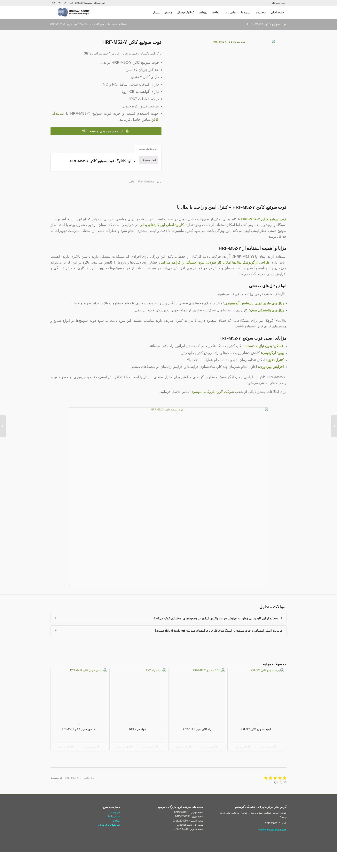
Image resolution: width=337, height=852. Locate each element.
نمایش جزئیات (90, 747)
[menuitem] (279, 3)
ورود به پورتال (278, 3)
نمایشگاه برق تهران (109, 824)
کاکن (131, 181)
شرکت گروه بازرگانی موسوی (212, 392)
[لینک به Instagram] (65, 3)
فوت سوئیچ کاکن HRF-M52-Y (266, 24)
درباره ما (115, 812)
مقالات (116, 820)
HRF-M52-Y (72, 777)
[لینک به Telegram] (59, 3)
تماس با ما (114, 816)
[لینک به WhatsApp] (53, 3)
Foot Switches (146, 181)
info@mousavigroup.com (272, 829)
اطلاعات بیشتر (64, 747)
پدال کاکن (89, 777)
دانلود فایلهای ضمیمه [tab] (148, 149)
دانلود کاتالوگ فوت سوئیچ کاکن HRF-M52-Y (102, 161)
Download (149, 160)
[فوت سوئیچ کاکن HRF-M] (334, 426)
